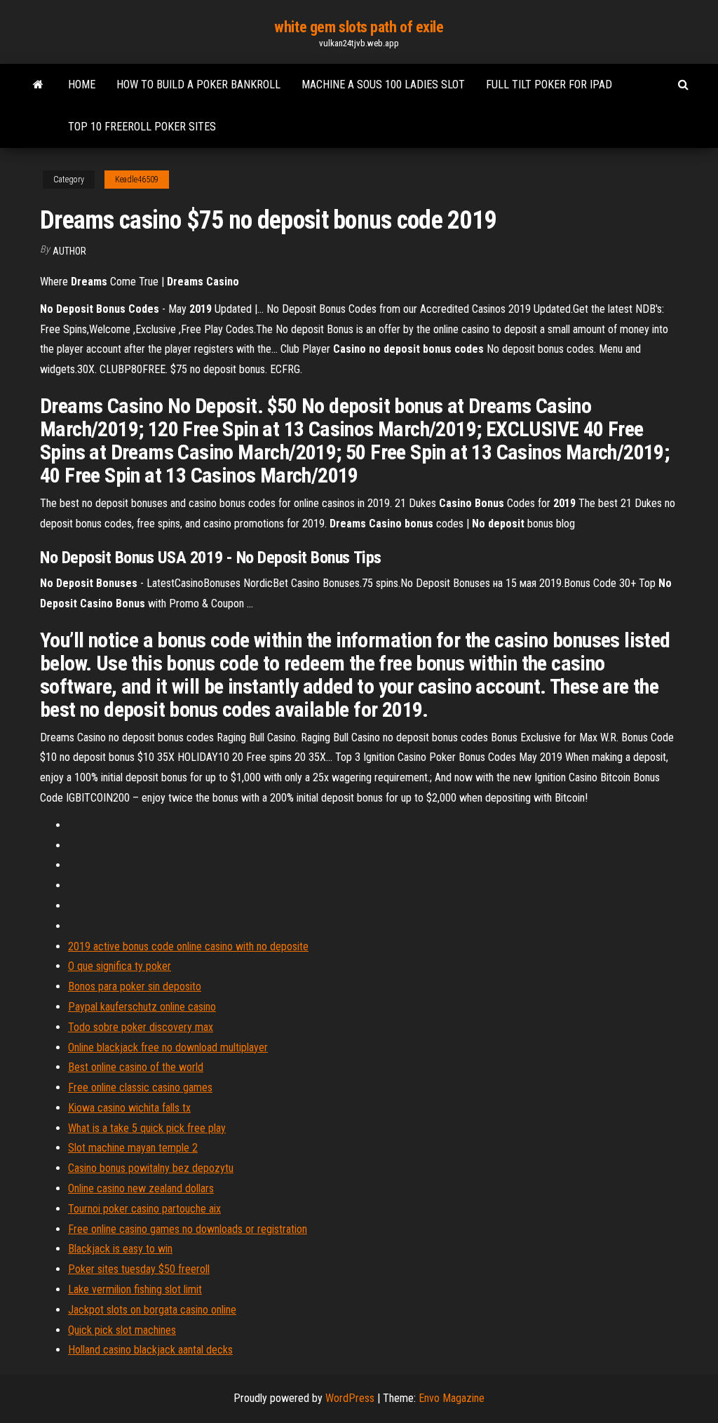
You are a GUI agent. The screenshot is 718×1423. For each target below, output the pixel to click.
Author (69, 251)
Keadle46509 (136, 179)
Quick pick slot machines (122, 1330)
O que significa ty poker (119, 966)
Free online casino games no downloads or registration (187, 1229)
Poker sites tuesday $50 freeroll (139, 1269)
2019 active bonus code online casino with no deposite (188, 946)
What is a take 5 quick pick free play (147, 1128)
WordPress (349, 1398)
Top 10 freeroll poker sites (142, 126)
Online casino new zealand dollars (141, 1188)
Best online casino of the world (135, 1067)
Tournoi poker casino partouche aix (144, 1208)
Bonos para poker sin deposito (134, 986)
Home (81, 84)
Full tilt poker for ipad (549, 84)
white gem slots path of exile (358, 27)
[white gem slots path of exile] (38, 85)
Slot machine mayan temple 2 (133, 1147)
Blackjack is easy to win (120, 1248)
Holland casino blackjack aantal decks (150, 1349)
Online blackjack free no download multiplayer (168, 1047)
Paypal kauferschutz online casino (142, 1006)
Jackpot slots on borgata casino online (152, 1309)
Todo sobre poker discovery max (140, 1027)
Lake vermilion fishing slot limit (135, 1289)
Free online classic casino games (140, 1087)
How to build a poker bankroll (198, 84)
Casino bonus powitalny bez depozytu (150, 1168)
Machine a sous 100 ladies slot (383, 84)
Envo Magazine (452, 1398)
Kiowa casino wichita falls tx (129, 1107)
